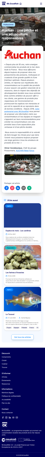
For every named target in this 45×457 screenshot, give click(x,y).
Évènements (6, 380)
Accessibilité (6, 399)
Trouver (4, 367)
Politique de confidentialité (11, 396)
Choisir (4, 360)
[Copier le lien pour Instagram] (12, 188)
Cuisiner (4, 364)
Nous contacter (7, 412)
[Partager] (29, 188)
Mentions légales (8, 392)
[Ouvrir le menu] (41, 4)
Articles (4, 377)
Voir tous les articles (22, 337)
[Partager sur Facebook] (6, 188)
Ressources (6, 384)
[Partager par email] (23, 188)
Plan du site (6, 403)
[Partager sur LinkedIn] (18, 188)
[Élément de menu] (3, 417)
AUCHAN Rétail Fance (25, 150)
